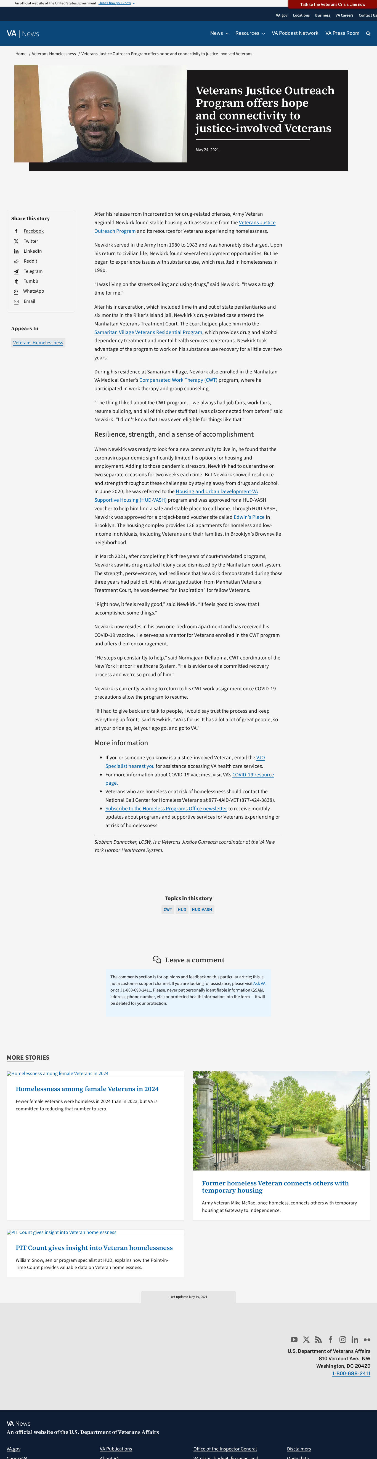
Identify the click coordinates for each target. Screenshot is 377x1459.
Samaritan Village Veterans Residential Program (148, 332)
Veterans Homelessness (38, 342)
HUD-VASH (202, 910)
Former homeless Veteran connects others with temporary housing (275, 1187)
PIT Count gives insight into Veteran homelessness (94, 1247)
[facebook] (330, 1339)
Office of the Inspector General (225, 1448)
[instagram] (342, 1339)
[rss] (318, 1339)
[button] (368, 33)
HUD (182, 910)
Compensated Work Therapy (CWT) (178, 380)
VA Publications (116, 1448)
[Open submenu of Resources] (262, 33)
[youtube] (294, 1339)
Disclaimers (299, 1448)
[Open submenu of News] (226, 33)
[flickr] (367, 1339)
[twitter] (306, 1339)
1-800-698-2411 (351, 1373)
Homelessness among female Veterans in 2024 (87, 1088)
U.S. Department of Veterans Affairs (114, 1432)
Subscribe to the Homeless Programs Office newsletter (166, 809)
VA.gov (13, 1448)
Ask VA (259, 983)
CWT (168, 910)
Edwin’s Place (249, 517)
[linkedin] (355, 1339)
